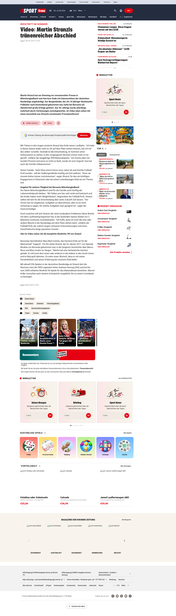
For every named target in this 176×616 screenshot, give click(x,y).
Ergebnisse (128, 17)
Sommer (36, 313)
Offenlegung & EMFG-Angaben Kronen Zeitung (76, 574)
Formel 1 (52, 17)
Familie (44, 313)
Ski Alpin (103, 17)
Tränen (27, 313)
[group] (29, 332)
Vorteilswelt (39, 2)
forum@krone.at (78, 372)
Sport (22, 41)
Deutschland (29, 303)
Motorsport (81, 17)
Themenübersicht (86, 368)
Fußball (43, 17)
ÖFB (26, 308)
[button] (120, 17)
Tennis (61, 17)
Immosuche (96, 2)
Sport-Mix (70, 17)
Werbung (112, 580)
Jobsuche (106, 2)
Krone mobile (83, 2)
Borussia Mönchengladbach (41, 308)
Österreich (40, 303)
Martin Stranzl (29, 299)
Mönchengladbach (53, 303)
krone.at (24, 17)
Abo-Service (27, 585)
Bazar (115, 2)
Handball (113, 17)
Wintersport (92, 17)
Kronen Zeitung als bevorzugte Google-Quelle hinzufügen (58, 135)
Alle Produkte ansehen (120, 252)
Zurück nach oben (76, 606)
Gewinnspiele (71, 2)
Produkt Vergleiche (111, 206)
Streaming (34, 17)
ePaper (49, 2)
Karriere (121, 580)
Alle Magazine (126, 520)
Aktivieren (84, 135)
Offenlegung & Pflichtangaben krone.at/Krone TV (40, 574)
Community (59, 2)
